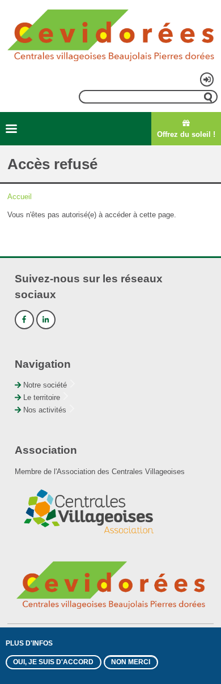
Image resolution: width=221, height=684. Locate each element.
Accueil (19, 196)
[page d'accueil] (110, 35)
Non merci (130, 662)
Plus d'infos (29, 643)
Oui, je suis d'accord (53, 662)
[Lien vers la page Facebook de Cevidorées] (24, 319)
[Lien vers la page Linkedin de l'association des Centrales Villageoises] (46, 319)
